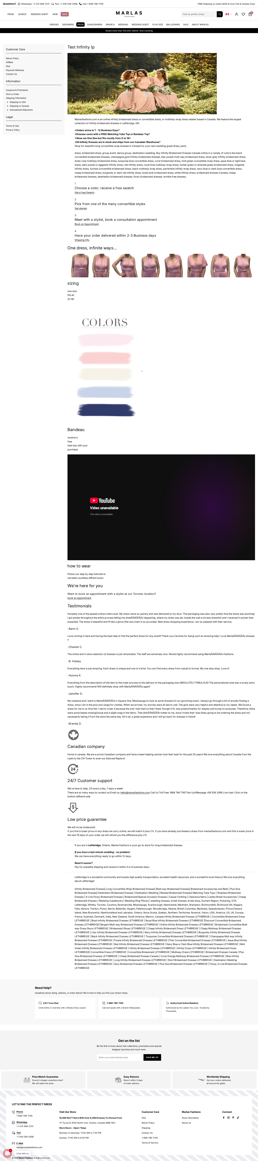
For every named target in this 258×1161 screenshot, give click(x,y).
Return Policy (12, 58)
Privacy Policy (13, 130)
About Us (186, 1122)
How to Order (12, 94)
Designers (68, 24)
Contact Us (11, 74)
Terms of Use (12, 126)
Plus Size (157, 24)
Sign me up (152, 1057)
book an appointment (79, 597)
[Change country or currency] (229, 14)
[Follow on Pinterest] (233, 1117)
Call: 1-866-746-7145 (93, 4)
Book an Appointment (87, 224)
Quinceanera (94, 24)
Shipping (146, 1128)
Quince (22, 14)
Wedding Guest (39, 14)
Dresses (54, 24)
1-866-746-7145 (150, 1137)
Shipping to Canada (19, 106)
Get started (81, 208)
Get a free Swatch (84, 192)
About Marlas (200, 24)
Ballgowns (173, 24)
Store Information (190, 1118)
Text (18, 1132)
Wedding (123, 24)
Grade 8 (110, 24)
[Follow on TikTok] (237, 1117)
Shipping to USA (18, 102)
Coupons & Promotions (17, 90)
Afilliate (9, 62)
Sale (64, 14)
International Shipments (21, 110)
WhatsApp (21, 1122)
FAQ (8, 66)
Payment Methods (15, 70)
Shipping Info (82, 239)
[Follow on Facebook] (223, 1117)
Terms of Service (150, 1142)
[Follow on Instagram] (228, 1117)
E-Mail (19, 1143)
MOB (55, 14)
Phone (19, 1111)
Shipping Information (16, 98)
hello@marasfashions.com (135, 792)
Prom (10, 14)
